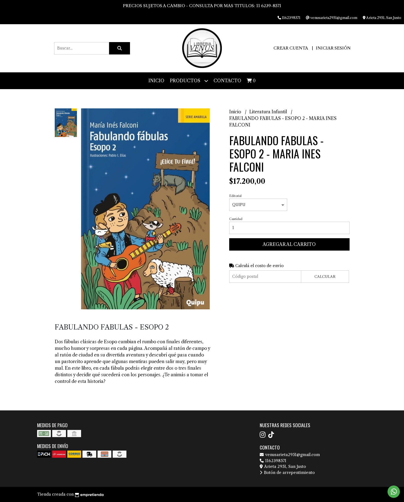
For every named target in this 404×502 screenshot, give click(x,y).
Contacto (227, 80)
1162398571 (275, 460)
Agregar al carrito (289, 244)
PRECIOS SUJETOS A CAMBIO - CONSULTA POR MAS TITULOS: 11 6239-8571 (202, 5)
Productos (185, 80)
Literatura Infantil (268, 111)
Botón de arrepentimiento (289, 472)
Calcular (325, 277)
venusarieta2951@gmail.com (292, 454)
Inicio (156, 80)
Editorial (235, 196)
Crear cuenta (290, 48)
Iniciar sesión (333, 48)
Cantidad (235, 219)
